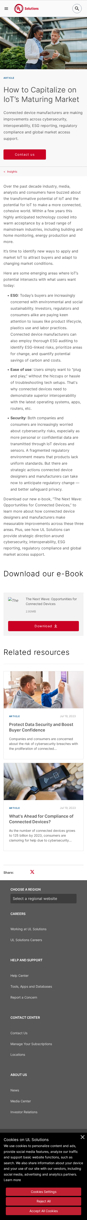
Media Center (20, 1101)
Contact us (25, 154)
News (14, 1090)
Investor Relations (23, 1112)
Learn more (12, 1180)
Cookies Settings (43, 1192)
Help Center (19, 975)
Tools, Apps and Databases (31, 986)
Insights (12, 171)
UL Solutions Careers (26, 940)
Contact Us (18, 1033)
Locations (17, 1054)
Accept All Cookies (43, 1211)
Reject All (44, 1201)
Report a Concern (23, 997)
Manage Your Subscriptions (31, 1044)
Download (43, 626)
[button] (6, 8)
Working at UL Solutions (28, 929)
